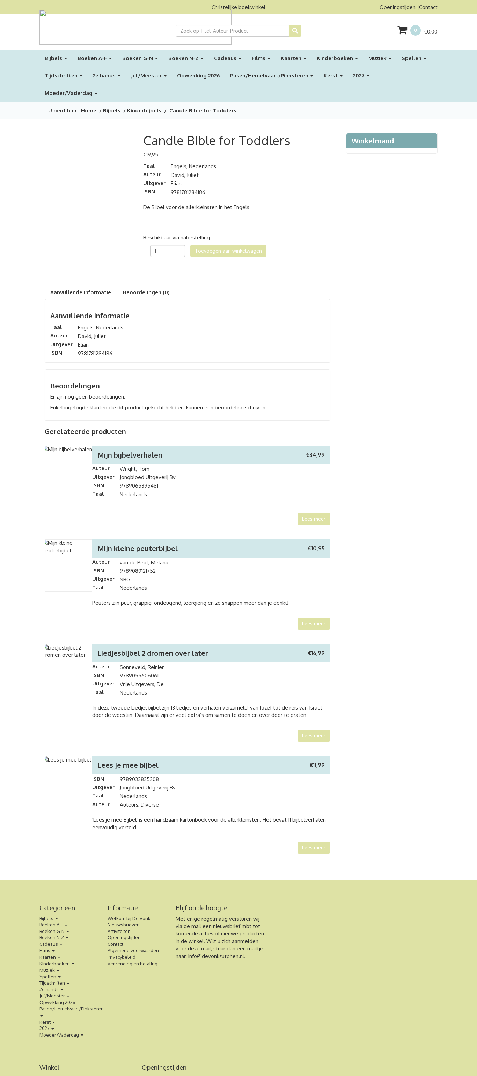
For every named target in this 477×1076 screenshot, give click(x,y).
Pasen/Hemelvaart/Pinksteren (270, 75)
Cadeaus (226, 58)
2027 (359, 75)
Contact (428, 7)
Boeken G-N (138, 58)
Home (88, 110)
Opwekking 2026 (198, 75)
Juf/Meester (147, 75)
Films (259, 58)
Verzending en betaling (132, 963)
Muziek (378, 58)
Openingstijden (398, 7)
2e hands (105, 75)
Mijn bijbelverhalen (129, 454)
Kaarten (292, 58)
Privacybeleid (121, 957)
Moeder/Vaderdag (69, 93)
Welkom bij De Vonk (129, 918)
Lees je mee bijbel (128, 765)
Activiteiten (119, 931)
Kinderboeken (335, 58)
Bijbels (54, 58)
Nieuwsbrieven (124, 924)
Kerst (331, 75)
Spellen (412, 58)
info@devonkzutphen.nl (216, 956)
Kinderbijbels (144, 110)
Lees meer (313, 519)
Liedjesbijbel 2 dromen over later (152, 653)
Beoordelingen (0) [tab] (146, 292)
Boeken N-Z (184, 58)
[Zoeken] (295, 31)
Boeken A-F (93, 58)
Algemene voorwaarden (133, 950)
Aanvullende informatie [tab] (80, 292)
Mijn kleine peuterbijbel (137, 548)
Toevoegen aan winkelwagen (228, 251)
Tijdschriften (62, 75)
